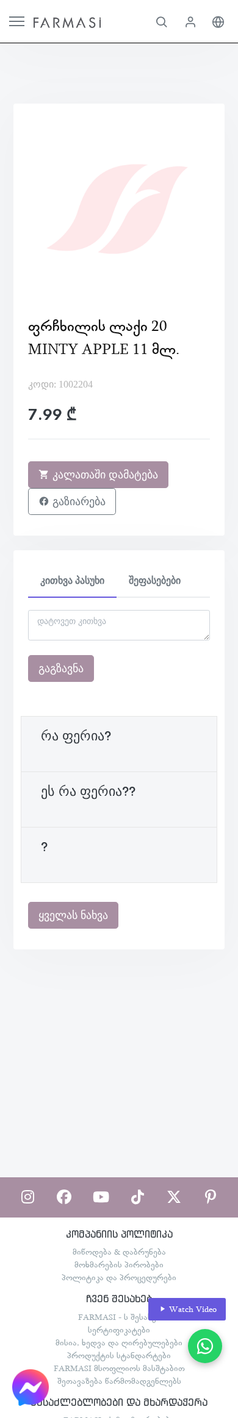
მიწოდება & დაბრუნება (119, 1252)
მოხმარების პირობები (119, 1264)
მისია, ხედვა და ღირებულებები (119, 1342)
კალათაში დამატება (103, 475)
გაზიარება (77, 501)
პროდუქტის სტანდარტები (119, 1355)
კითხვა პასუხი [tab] (72, 580)
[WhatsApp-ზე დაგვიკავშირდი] (205, 1346)
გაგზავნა (61, 668)
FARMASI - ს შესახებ (119, 1317)
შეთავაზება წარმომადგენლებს (119, 1381)
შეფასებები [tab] (155, 580)
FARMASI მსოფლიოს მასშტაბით (119, 1368)
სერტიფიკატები (119, 1330)
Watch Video (192, 1309)
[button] (161, 21)
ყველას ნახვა (73, 915)
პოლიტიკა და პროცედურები (119, 1277)
